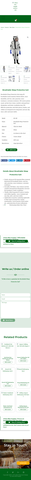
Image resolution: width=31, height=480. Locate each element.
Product (7, 27)
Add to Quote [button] (8, 362)
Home (2, 27)
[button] (3, 17)
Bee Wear (12, 27)
